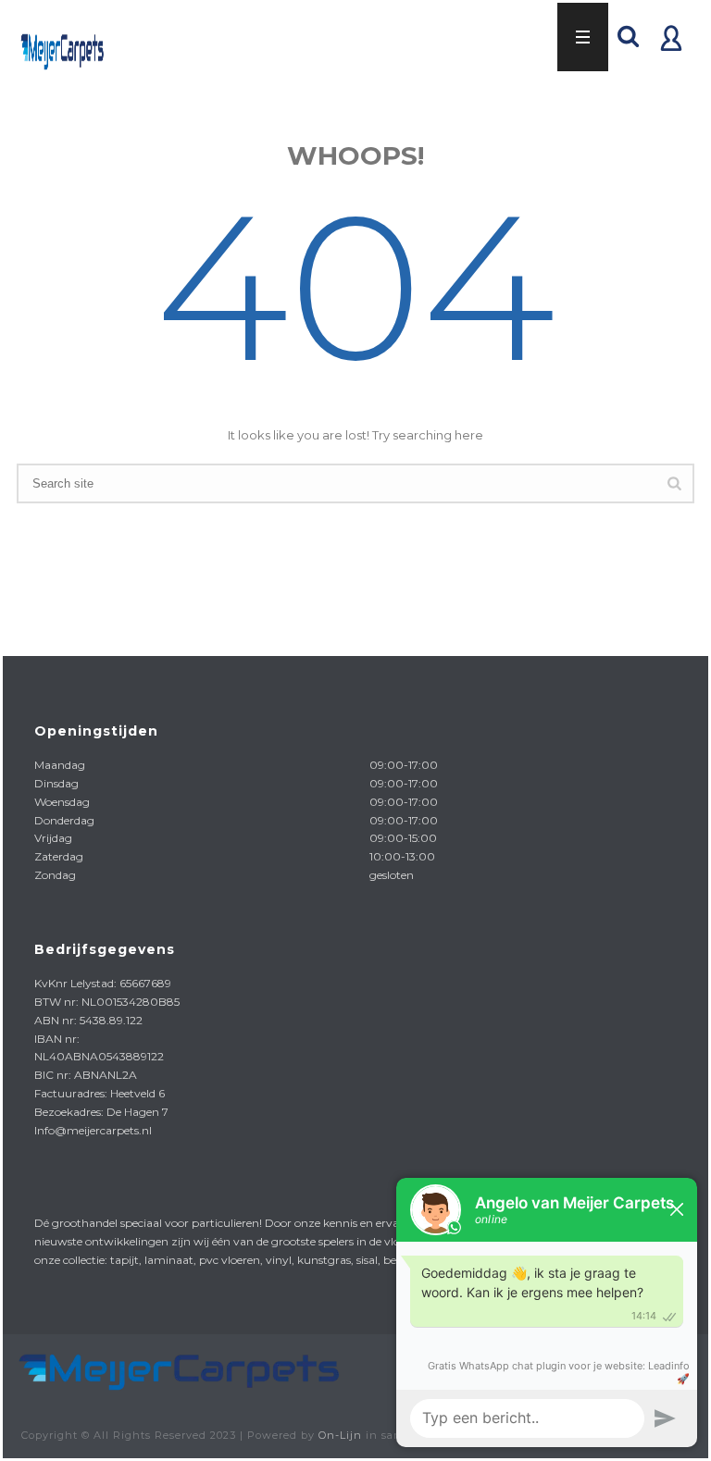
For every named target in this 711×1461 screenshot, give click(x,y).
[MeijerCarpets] (177, 1368)
